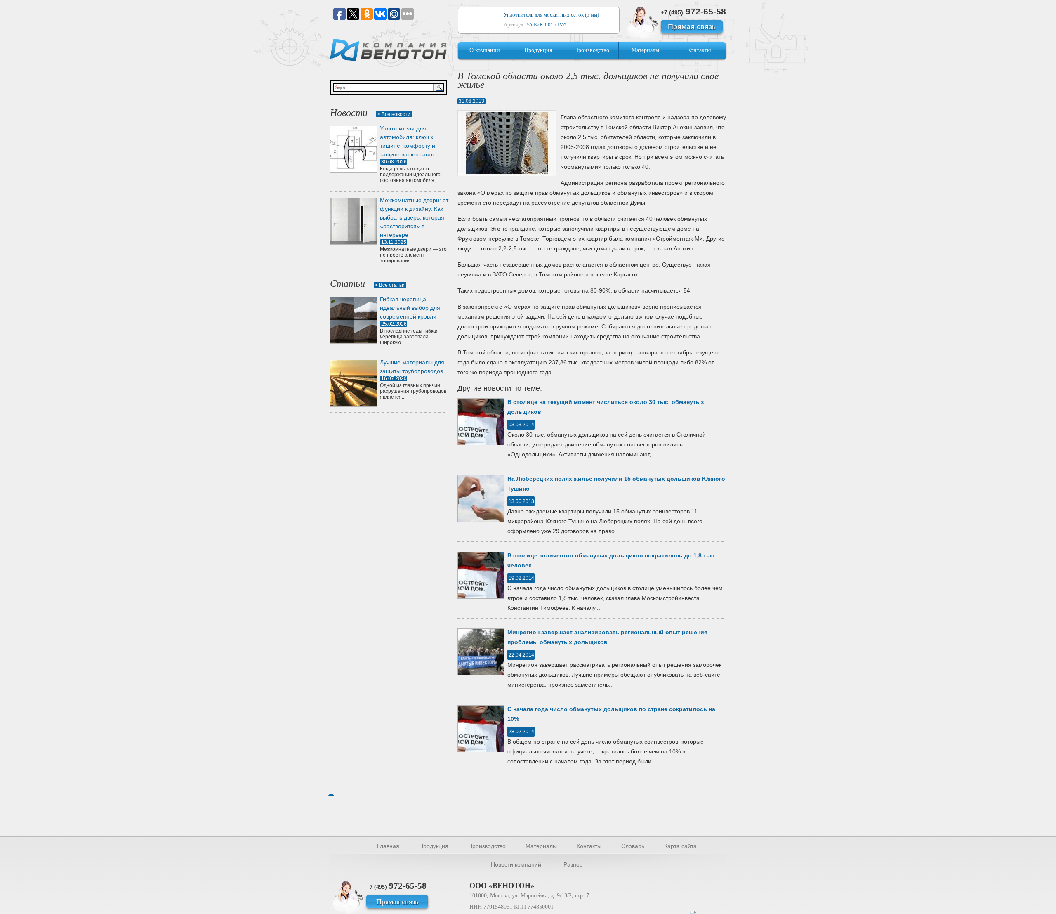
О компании (484, 50)
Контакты (699, 50)
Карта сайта (680, 846)
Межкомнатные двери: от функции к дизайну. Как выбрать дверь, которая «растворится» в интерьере (414, 217)
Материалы (645, 50)
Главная (388, 846)
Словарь (632, 846)
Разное (573, 864)
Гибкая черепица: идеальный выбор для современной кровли (410, 308)
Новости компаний (516, 864)
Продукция (538, 50)
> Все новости (393, 114)
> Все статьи (390, 285)
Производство (591, 50)
